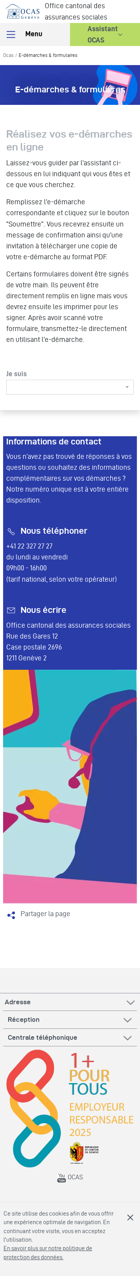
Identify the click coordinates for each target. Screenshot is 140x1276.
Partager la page (45, 914)
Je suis (16, 374)
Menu (33, 34)
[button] (105, 34)
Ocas (8, 55)
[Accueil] (22, 10)
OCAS (74, 1176)
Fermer (130, 1217)
